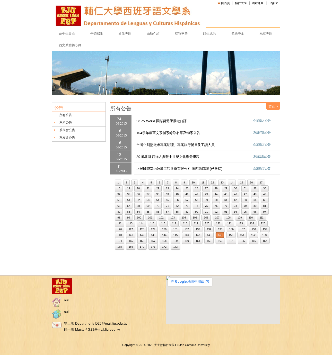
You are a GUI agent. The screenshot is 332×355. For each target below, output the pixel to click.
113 (130, 223)
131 (175, 229)
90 (196, 211)
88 (177, 211)
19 (128, 188)
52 (138, 200)
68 (138, 205)
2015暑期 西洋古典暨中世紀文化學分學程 (168, 157)
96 (254, 211)
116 (163, 223)
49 (264, 194)
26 (196, 188)
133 (198, 229)
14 (231, 182)
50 (118, 200)
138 (254, 229)
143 (153, 235)
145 (175, 235)
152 (253, 235)
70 (157, 205)
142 (142, 235)
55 (167, 200)
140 (119, 235)
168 (119, 246)
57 (186, 200)
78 (235, 205)
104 (184, 217)
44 (216, 194)
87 (167, 211)
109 (239, 217)
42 (196, 194)
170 (142, 246)
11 (202, 182)
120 (207, 223)
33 (264, 188)
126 (119, 229)
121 (218, 223)
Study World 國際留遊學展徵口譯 (161, 121)
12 (212, 182)
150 (231, 235)
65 (264, 200)
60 (216, 200)
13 (222, 182)
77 (225, 205)
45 (225, 194)
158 (164, 240)
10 (193, 182)
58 (196, 200)
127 (131, 229)
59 (206, 200)
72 (177, 205)
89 (186, 211)
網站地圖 (257, 3)
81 (264, 205)
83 (128, 211)
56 (177, 200)
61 (225, 200)
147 (198, 235)
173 (175, 246)
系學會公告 (67, 130)
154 (119, 240)
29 (225, 188)
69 (148, 205)
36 (138, 194)
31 (245, 188)
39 (167, 194)
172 (164, 246)
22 (157, 188)
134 (209, 229)
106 (206, 217)
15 (241, 182)
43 (206, 194)
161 (198, 240)
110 (251, 217)
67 (128, 205)
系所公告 (65, 122)
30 (235, 188)
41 (186, 194)
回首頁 (225, 3)
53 (148, 200)
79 (245, 205)
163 (220, 240)
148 (209, 235)
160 (186, 240)
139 (265, 229)
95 (245, 211)
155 (131, 240)
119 (196, 223)
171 (153, 246)
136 (231, 229)
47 (245, 194)
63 (245, 200)
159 (175, 240)
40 (177, 194)
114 (141, 223)
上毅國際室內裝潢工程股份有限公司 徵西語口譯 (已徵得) (179, 169)
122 (229, 223)
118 (185, 223)
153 (264, 235)
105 (195, 217)
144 (164, 235)
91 (206, 211)
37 (148, 194)
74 (196, 205)
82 (118, 211)
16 (251, 182)
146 (186, 235)
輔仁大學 (241, 3)
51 (128, 200)
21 (148, 188)
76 (216, 205)
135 (220, 229)
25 (186, 188)
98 (118, 217)
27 (206, 188)
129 (153, 229)
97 (264, 211)
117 (174, 223)
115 (152, 223)
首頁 (272, 106)
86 (157, 211)
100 (139, 217)
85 (148, 211)
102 (161, 217)
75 (206, 205)
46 (235, 194)
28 (216, 188)
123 (240, 223)
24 (177, 188)
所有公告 (65, 115)
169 (131, 246)
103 (172, 217)
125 (263, 223)
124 (252, 223)
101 (150, 217)
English (274, 3)
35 (128, 194)
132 (186, 229)
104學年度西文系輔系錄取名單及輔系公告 (168, 133)
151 (242, 235)
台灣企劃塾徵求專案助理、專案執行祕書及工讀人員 (175, 145)
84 (138, 211)
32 (254, 188)
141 (131, 235)
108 (228, 217)
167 (265, 240)
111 (261, 217)
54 (157, 200)
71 (167, 205)
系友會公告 (67, 137)
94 (235, 211)
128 (142, 229)
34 (118, 194)
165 (242, 240)
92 (216, 211)
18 (118, 188)
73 (186, 205)
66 (118, 205)
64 (254, 200)
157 (153, 240)
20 (138, 188)
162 (209, 240)
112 (119, 223)
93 (225, 211)
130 (164, 229)
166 (254, 240)
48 (254, 194)
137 (242, 229)
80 (254, 205)
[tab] (78, 122)
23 (167, 188)
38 (157, 194)
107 (217, 217)
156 (142, 240)
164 (231, 240)
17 (261, 182)
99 (128, 217)
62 (235, 200)
